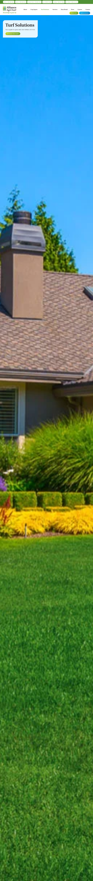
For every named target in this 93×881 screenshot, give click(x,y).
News (72, 9)
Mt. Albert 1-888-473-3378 (71, 2)
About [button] (25, 9)
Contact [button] (88, 9)
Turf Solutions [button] (45, 9)
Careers (80, 9)
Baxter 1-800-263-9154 (21, 2)
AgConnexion (85, 13)
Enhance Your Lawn (13, 33)
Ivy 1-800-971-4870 (47, 2)
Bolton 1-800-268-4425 (9, 2)
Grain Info (74, 13)
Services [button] (55, 9)
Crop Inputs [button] (34, 9)
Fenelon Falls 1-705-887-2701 (34, 2)
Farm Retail (64, 9)
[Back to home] (9, 9)
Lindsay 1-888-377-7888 (59, 2)
